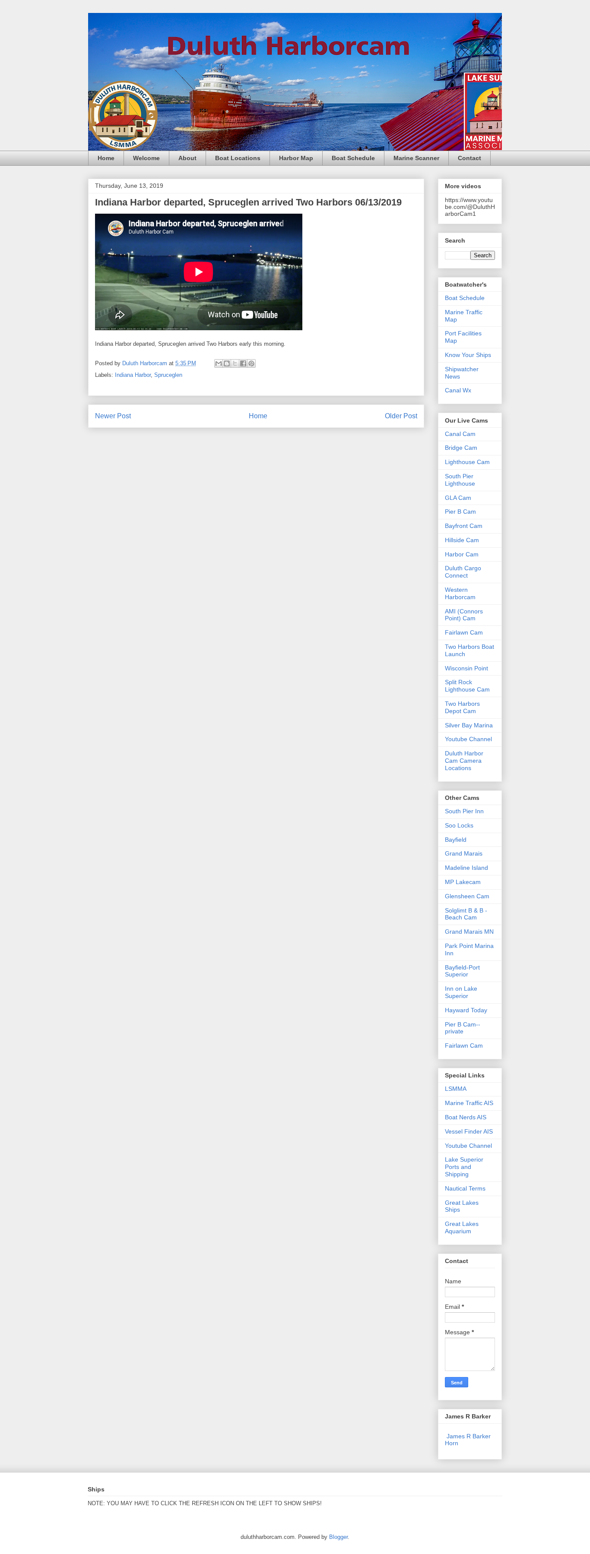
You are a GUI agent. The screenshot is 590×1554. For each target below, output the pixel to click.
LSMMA (455, 1088)
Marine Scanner (416, 158)
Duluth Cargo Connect (463, 572)
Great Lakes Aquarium (462, 1227)
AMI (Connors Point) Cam (464, 615)
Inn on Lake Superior (461, 992)
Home (106, 158)
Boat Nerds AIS (465, 1117)
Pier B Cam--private (462, 1028)
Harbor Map (296, 158)
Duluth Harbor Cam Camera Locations (464, 760)
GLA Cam (458, 497)
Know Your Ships (468, 354)
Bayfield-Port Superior (462, 971)
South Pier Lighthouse (460, 480)
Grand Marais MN (469, 931)
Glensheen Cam (467, 896)
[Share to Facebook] (243, 363)
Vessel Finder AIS (469, 1131)
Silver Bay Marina (469, 725)
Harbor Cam (462, 554)
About (187, 158)
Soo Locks (459, 825)
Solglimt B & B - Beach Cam (466, 914)
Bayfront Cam (463, 525)
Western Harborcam (460, 593)
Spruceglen (168, 375)
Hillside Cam (462, 540)
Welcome (146, 158)
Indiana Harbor (133, 375)
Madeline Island (466, 867)
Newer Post (113, 416)
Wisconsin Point (466, 668)
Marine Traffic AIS (469, 1102)
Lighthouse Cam (467, 461)
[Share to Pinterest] (251, 363)
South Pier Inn (464, 811)
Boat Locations (237, 158)
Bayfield (455, 839)
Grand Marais (463, 853)
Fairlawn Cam (464, 632)
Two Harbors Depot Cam (462, 707)
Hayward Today (466, 1010)
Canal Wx (458, 390)
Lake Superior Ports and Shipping (464, 1167)
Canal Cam (460, 433)
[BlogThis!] (226, 363)
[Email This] (218, 363)
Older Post (401, 416)
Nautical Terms (465, 1188)
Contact (469, 158)
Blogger (338, 1537)
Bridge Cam (461, 447)
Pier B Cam (460, 511)
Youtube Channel (468, 739)
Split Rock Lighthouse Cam (467, 686)
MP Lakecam (463, 881)
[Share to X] (235, 363)
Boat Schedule (353, 158)
